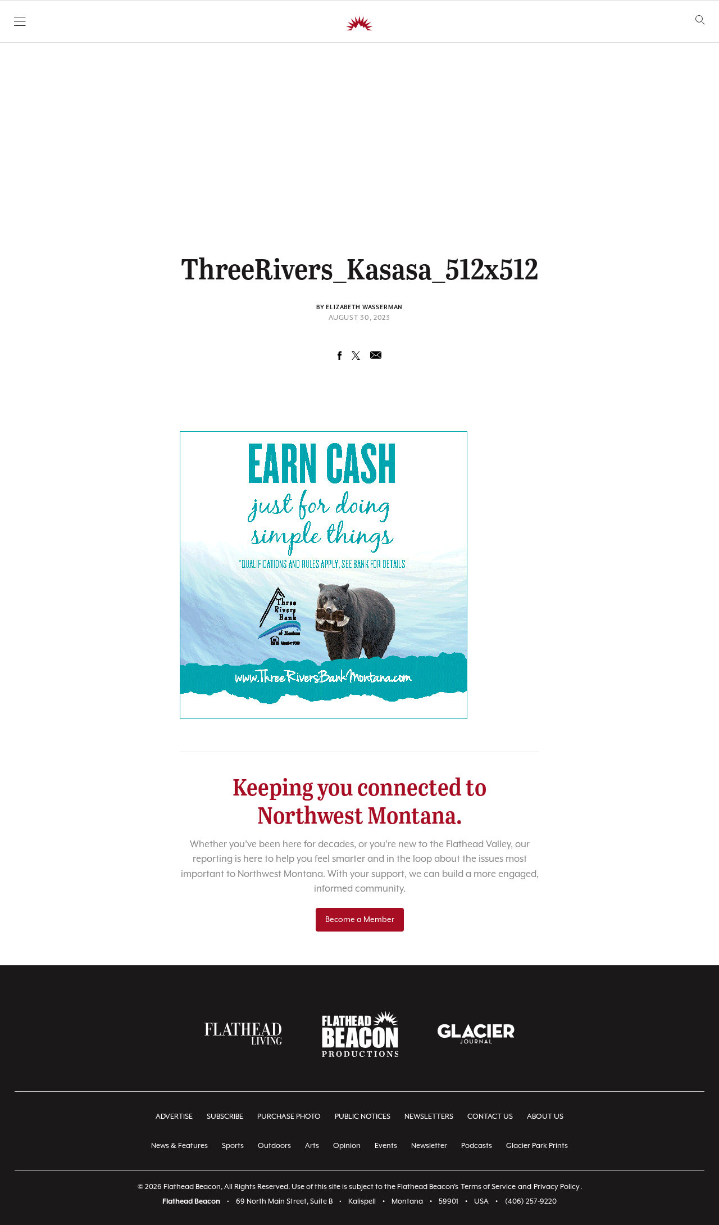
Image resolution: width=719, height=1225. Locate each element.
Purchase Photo (289, 1117)
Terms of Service (488, 1187)
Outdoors (274, 1146)
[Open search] (700, 20)
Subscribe (225, 1117)
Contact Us (490, 1117)
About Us (545, 1117)
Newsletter (429, 1146)
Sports (233, 1146)
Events (386, 1146)
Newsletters (428, 1117)
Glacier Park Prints (537, 1146)
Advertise (174, 1117)
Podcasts (476, 1146)
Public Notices (362, 1117)
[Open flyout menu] (20, 21)
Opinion (347, 1146)
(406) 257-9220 (531, 1201)
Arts (312, 1146)
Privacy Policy (557, 1187)
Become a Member (359, 919)
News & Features (179, 1146)
